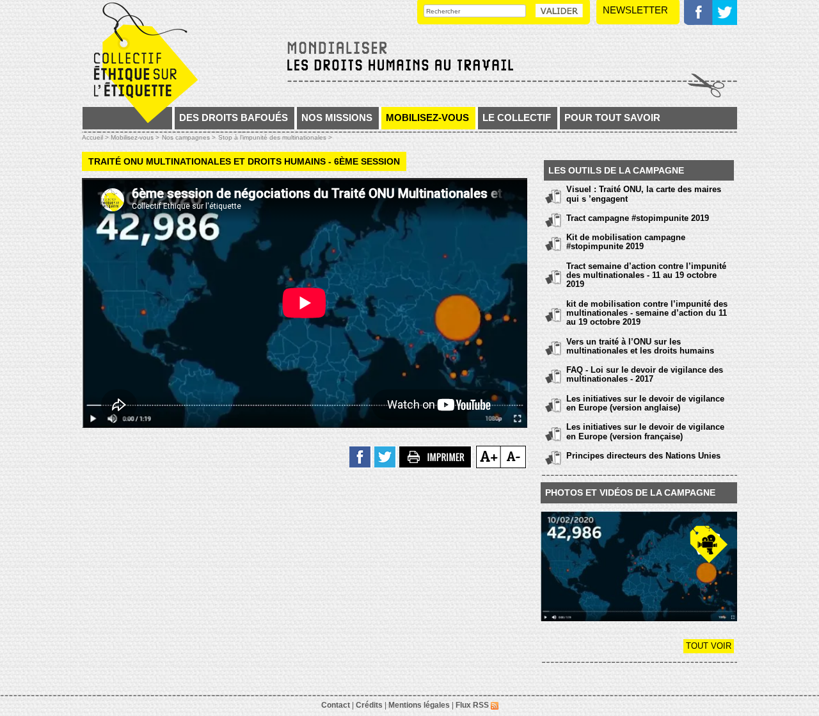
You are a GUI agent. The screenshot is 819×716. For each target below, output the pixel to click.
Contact (335, 705)
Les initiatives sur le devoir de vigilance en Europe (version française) (645, 431)
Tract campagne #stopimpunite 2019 (637, 218)
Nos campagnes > (189, 137)
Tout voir (708, 646)
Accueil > (96, 137)
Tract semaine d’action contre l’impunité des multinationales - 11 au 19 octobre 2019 (646, 275)
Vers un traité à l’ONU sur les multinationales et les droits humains (640, 346)
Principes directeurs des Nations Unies (643, 455)
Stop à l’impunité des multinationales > (275, 137)
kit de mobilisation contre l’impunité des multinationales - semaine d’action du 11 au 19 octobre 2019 (647, 313)
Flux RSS (473, 705)
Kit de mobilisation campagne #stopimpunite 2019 (625, 241)
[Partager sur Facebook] (360, 456)
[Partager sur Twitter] (385, 456)
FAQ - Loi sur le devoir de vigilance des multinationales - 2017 (644, 374)
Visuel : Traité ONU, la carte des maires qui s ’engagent (643, 193)
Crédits (369, 705)
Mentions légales (419, 705)
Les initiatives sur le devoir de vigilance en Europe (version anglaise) (645, 403)
